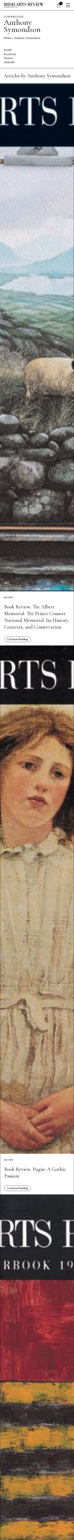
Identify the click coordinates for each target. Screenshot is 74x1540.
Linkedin (9, 62)
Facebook (10, 54)
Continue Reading (17, 639)
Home (8, 38)
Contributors (14, 16)
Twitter (8, 58)
